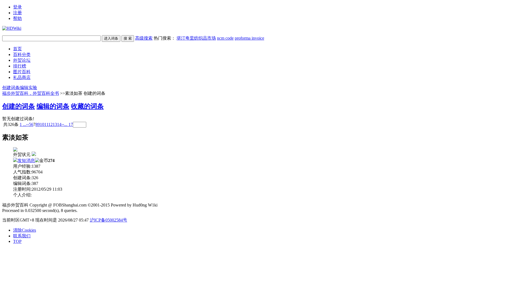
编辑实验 (28, 87)
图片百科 (22, 71)
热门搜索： (209, 38)
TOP (17, 241)
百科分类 (22, 54)
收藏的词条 (87, 106)
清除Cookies (24, 230)
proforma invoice (249, 38)
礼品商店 (22, 77)
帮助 (17, 18)
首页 (17, 48)
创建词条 (11, 87)
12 (50, 124)
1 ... (23, 124)
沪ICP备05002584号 (108, 220)
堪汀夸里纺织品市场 (196, 38)
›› (62, 124)
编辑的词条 (53, 106)
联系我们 (22, 236)
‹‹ (27, 124)
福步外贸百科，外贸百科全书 (30, 93)
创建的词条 (18, 106)
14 (59, 124)
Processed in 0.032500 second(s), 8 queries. (40, 210)
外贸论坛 (22, 60)
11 (46, 124)
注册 (17, 12)
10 (42, 124)
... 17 (68, 124)
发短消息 (26, 160)
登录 (17, 7)
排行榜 (19, 66)
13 (55, 124)
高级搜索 (144, 38)
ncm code (225, 38)
